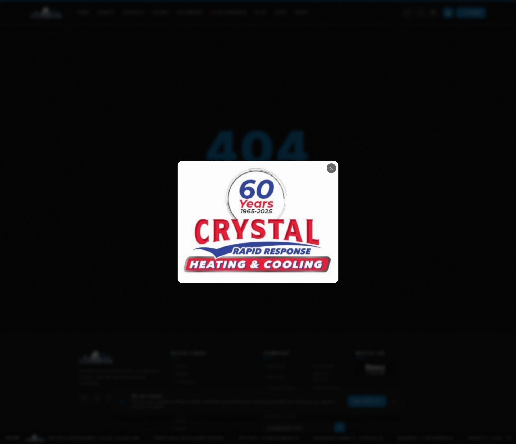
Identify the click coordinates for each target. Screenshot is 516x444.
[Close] (331, 168)
